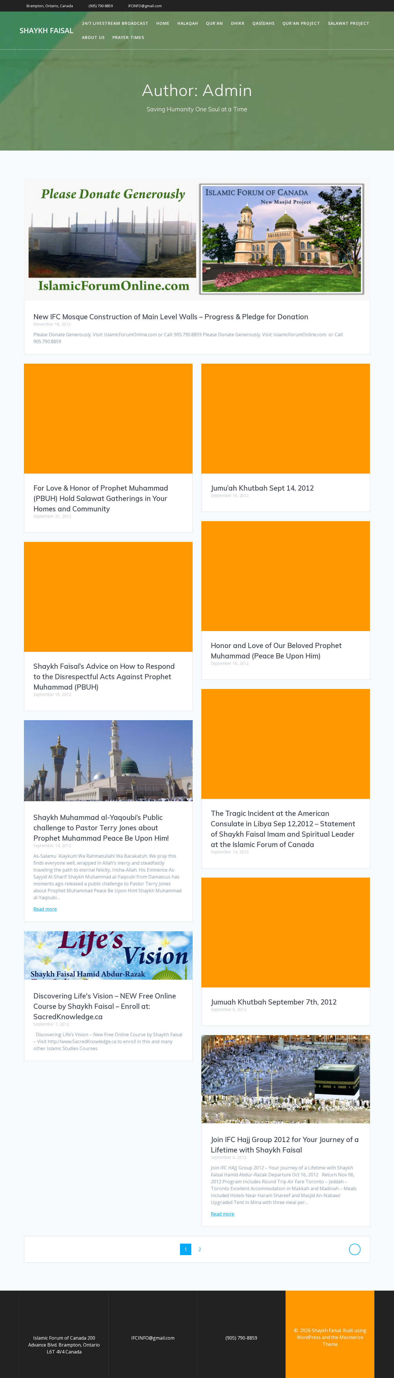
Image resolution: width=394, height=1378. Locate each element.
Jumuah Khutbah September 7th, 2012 (274, 1002)
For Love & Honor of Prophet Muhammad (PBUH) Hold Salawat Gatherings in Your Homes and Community (100, 498)
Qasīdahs (263, 23)
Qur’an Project (301, 23)
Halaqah (187, 23)
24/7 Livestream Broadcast (115, 23)
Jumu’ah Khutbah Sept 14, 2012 (262, 488)
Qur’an (214, 23)
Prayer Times (128, 37)
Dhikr (238, 23)
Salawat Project (348, 23)
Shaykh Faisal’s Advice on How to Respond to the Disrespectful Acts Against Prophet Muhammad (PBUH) (104, 676)
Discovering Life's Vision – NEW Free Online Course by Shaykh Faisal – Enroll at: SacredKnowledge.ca (104, 1006)
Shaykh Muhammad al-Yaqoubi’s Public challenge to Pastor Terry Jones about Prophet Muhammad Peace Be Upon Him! (101, 827)
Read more (45, 909)
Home (163, 23)
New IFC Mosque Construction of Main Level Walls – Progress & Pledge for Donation (170, 316)
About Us (93, 37)
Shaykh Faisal (47, 30)
